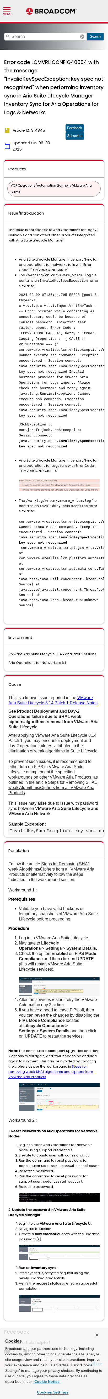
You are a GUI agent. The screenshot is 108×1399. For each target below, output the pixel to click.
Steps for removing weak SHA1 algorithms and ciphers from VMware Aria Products (50, 1071)
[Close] (97, 1335)
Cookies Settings (53, 1392)
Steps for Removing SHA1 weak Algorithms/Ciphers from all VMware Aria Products (52, 787)
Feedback (74, 128)
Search (95, 36)
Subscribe (74, 136)
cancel (82, 36)
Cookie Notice (46, 1381)
